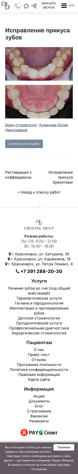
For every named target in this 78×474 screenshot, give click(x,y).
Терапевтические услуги (39, 298)
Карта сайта (39, 379)
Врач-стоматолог (21, 125)
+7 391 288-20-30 (40, 271)
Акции (39, 396)
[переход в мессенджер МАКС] (26, 6)
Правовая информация (39, 374)
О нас (39, 349)
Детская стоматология (39, 318)
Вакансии (39, 416)
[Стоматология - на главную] (6, 5)
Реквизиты (39, 421)
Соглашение (39, 469)
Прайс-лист (39, 354)
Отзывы (39, 359)
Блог (39, 406)
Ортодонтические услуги (39, 323)
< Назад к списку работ (39, 192)
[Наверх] (39, 207)
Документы (39, 401)
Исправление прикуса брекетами (60, 177)
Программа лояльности (39, 364)
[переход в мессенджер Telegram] (33, 6)
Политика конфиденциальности (39, 369)
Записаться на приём (24, 143)
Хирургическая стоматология (39, 333)
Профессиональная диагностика (39, 328)
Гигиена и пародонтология (39, 303)
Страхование (39, 411)
